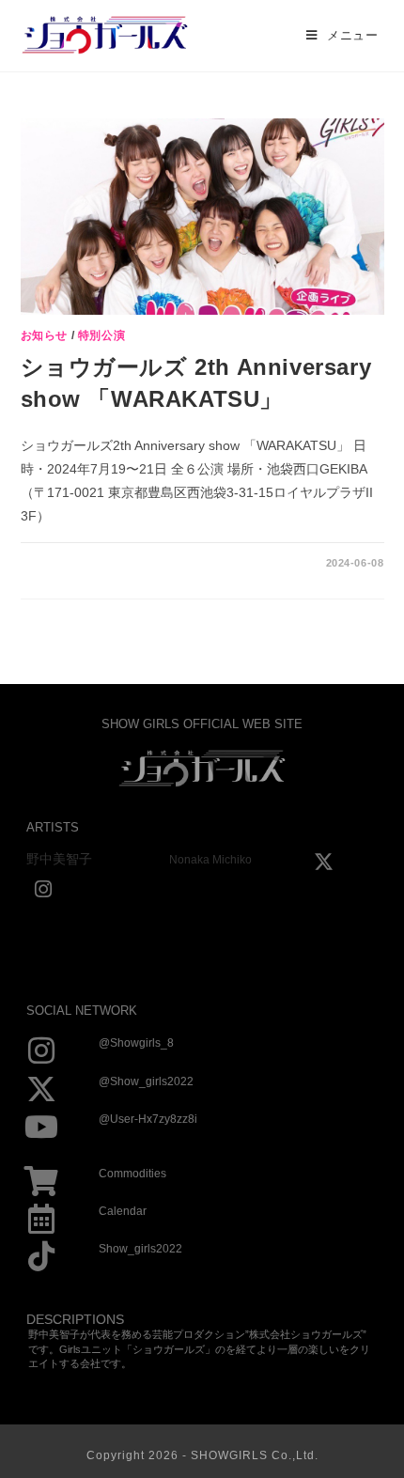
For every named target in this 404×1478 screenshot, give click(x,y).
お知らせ (44, 335)
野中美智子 (59, 858)
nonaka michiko (210, 859)
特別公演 (101, 335)
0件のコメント (72, 562)
